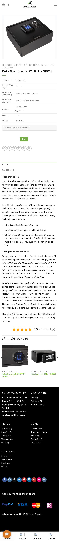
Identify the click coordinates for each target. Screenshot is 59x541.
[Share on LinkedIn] (29, 148)
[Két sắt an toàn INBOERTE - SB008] (15, 356)
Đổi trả (4, 466)
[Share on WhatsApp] (4, 148)
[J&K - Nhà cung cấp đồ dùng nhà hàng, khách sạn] (29, 5)
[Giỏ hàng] (3, 5)
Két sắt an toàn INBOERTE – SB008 (14, 375)
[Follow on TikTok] (14, 479)
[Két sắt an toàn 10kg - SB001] (44, 356)
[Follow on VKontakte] (44, 479)
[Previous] (2, 363)
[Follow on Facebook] (4, 479)
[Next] (57, 363)
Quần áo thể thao (41, 520)
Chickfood (14, 520)
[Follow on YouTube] (34, 479)
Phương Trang (26, 520)
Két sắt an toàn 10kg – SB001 (43, 374)
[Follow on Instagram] (9, 479)
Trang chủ (7, 65)
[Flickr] (39, 479)
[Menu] (55, 4)
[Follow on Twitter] (19, 479)
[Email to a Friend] (19, 148)
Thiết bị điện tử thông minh (30, 65)
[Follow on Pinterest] (24, 479)
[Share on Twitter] (14, 148)
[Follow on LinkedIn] (29, 479)
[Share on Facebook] (9, 148)
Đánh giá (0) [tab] (8, 170)
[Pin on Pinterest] (24, 148)
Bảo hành (5, 463)
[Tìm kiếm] (8, 4)
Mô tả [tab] (5, 165)
